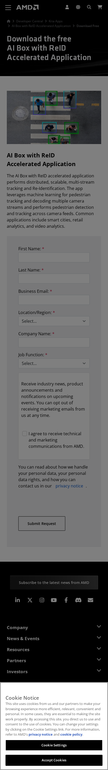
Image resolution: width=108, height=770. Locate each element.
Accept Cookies (54, 760)
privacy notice (41, 734)
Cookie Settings (54, 745)
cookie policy (71, 734)
